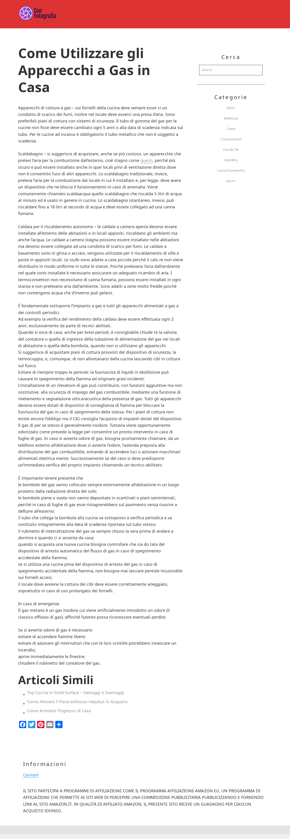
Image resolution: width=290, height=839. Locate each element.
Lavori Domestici (231, 170)
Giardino (231, 160)
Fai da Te (231, 149)
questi (146, 160)
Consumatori (231, 139)
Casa (231, 129)
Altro (231, 108)
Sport (231, 181)
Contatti (31, 775)
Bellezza (231, 118)
